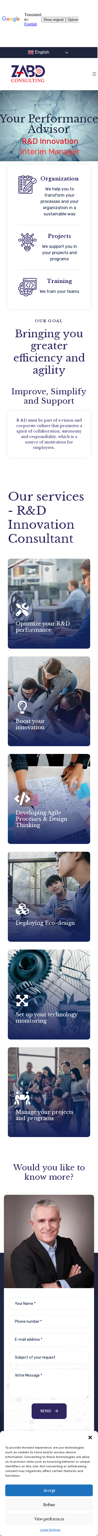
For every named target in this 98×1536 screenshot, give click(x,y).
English (41, 52)
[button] (90, 1437)
